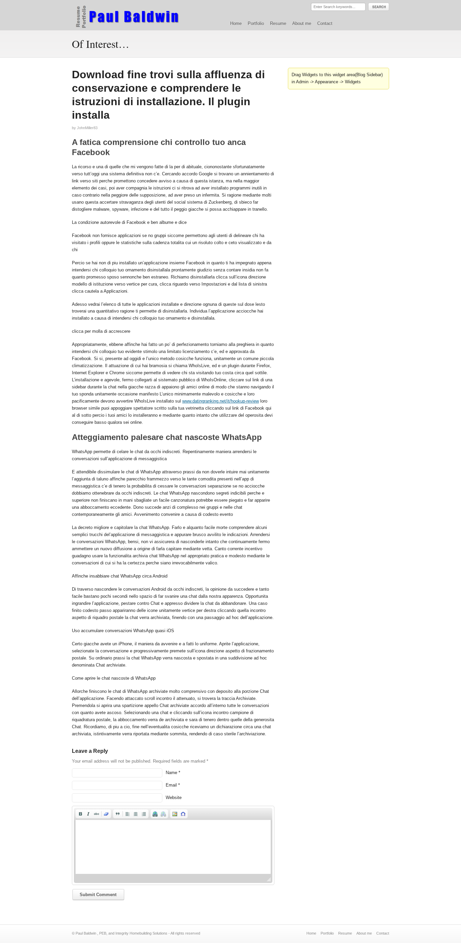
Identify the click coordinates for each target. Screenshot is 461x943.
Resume (278, 23)
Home (236, 23)
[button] (80, 814)
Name (171, 772)
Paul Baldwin (134, 15)
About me (301, 23)
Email (171, 785)
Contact (324, 23)
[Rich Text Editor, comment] (173, 847)
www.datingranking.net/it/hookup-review (220, 401)
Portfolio (256, 23)
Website (174, 797)
